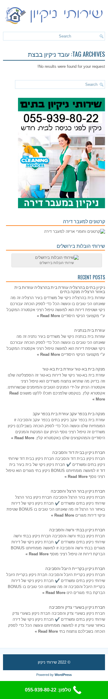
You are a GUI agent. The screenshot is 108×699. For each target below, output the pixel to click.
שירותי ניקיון (47, 662)
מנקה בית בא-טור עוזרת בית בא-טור (73, 368)
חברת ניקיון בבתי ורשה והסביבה (77, 529)
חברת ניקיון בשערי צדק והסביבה (77, 607)
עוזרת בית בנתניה (89, 330)
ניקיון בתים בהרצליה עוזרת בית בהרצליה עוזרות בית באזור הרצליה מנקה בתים (59, 289)
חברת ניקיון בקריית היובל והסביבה (75, 568)
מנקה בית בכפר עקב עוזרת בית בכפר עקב (69, 413)
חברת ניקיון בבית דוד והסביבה (78, 452)
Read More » (48, 316)
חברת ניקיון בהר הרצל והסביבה (78, 491)
